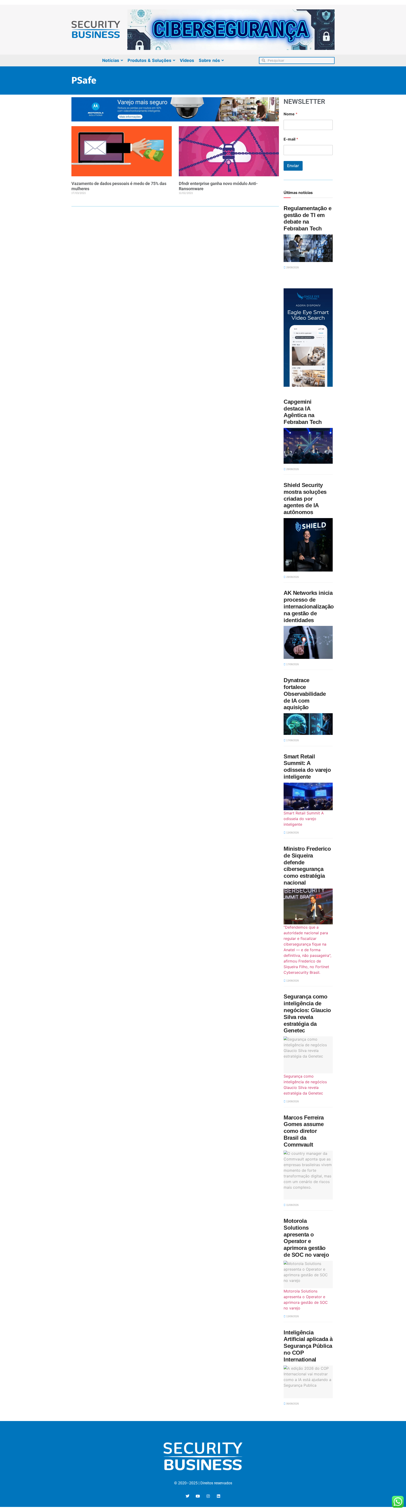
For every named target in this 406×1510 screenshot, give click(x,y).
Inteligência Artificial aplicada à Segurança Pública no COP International (308, 1346)
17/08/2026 (292, 664)
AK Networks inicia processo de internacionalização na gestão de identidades (309, 606)
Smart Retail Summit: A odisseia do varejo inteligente (307, 766)
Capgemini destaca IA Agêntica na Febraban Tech (303, 412)
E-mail (291, 139)
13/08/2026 (292, 832)
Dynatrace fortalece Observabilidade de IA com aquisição (305, 693)
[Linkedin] (218, 1496)
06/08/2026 (292, 1403)
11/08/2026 (292, 1205)
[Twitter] (187, 1496)
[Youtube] (198, 1496)
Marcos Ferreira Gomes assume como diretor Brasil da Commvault (304, 1131)
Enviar (293, 165)
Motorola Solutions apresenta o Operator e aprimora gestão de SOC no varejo (306, 1238)
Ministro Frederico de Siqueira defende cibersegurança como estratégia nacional (307, 866)
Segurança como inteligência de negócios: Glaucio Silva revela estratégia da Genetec (307, 1013)
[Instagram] (208, 1496)
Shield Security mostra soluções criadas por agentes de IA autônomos (305, 498)
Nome (290, 114)
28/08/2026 (292, 267)
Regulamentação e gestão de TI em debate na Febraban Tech (307, 218)
